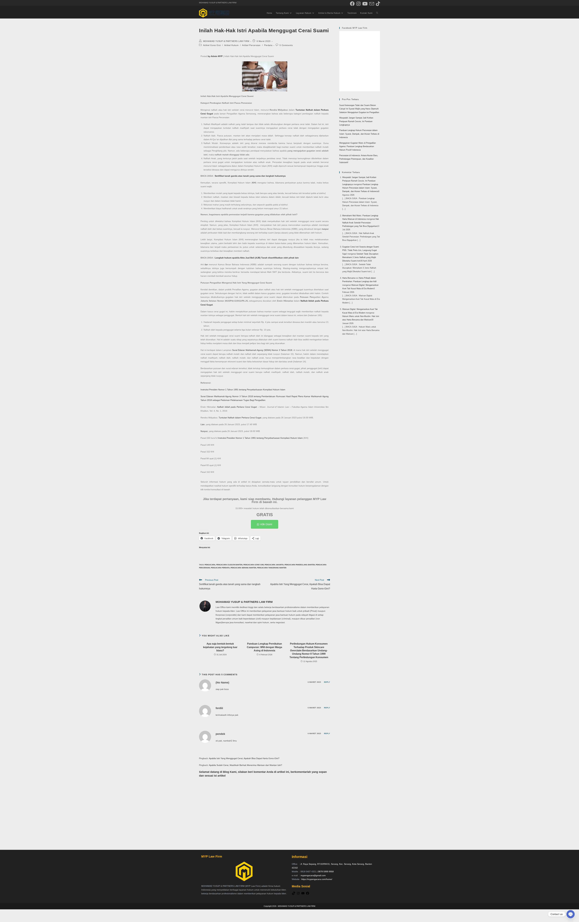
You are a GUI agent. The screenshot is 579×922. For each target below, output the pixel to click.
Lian (203, 424)
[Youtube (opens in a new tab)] (365, 3)
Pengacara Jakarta (274, 565)
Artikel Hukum (231, 45)
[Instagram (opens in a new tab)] (358, 3)
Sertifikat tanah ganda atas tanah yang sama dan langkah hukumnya (250, 176)
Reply (327, 682)
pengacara (210, 565)
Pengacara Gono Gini (253, 565)
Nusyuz (204, 431)
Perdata (268, 45)
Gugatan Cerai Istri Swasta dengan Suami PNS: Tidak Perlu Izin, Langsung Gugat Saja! (360, 250)
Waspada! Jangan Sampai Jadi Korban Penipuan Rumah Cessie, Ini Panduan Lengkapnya (356, 121)
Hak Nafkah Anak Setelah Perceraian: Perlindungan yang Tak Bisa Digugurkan (360, 222)
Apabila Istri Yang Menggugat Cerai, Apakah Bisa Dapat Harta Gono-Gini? (244, 758)
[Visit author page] (205, 606)
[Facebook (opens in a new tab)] (352, 3)
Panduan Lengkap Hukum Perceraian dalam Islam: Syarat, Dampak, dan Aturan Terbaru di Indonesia (359, 133)
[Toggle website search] (377, 13)
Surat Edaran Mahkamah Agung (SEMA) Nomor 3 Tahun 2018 (262, 350)
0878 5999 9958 (326, 871)
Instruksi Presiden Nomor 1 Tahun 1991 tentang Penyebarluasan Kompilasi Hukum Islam (243, 389)
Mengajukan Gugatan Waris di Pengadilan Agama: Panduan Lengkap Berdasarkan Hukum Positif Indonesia (357, 146)
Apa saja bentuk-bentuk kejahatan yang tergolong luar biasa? (220, 647)
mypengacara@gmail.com (313, 875)
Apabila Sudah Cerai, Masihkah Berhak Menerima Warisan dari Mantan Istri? (245, 765)
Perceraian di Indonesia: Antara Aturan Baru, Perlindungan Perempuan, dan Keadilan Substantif (358, 159)
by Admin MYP (215, 56)
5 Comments (286, 45)
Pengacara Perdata (220, 568)
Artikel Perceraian (251, 45)
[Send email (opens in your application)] (372, 3)
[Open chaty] (570, 914)
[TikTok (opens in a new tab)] (377, 3)
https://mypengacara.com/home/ (316, 879)
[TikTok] (293, 894)
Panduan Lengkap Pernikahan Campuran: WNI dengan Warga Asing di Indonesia (264, 647)
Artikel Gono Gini (212, 45)
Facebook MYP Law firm (354, 28)
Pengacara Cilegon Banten (229, 565)
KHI (254, 182)
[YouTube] (303, 894)
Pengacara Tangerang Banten (271, 568)
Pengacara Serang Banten (243, 568)
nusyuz (325, 229)
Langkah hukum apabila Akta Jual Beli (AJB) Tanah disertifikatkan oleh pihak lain (257, 257)
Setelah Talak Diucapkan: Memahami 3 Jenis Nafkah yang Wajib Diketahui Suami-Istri (360, 257)
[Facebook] (307, 894)
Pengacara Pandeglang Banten (300, 565)
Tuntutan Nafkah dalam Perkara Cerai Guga (240, 417)
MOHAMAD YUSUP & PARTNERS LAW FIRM (226, 41)
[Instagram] (298, 894)
